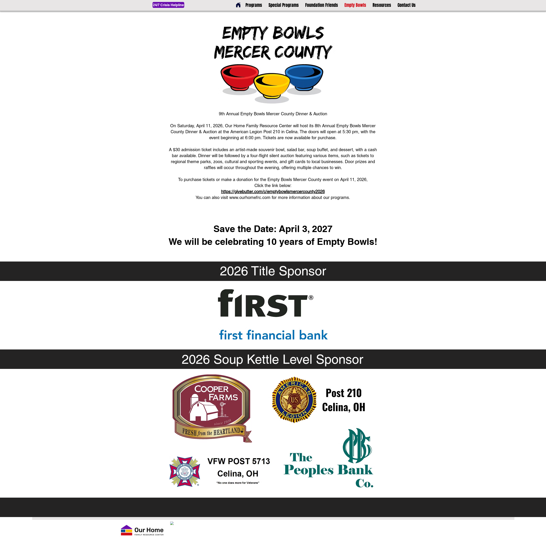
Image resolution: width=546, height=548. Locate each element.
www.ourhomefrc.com (249, 197)
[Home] (238, 5)
